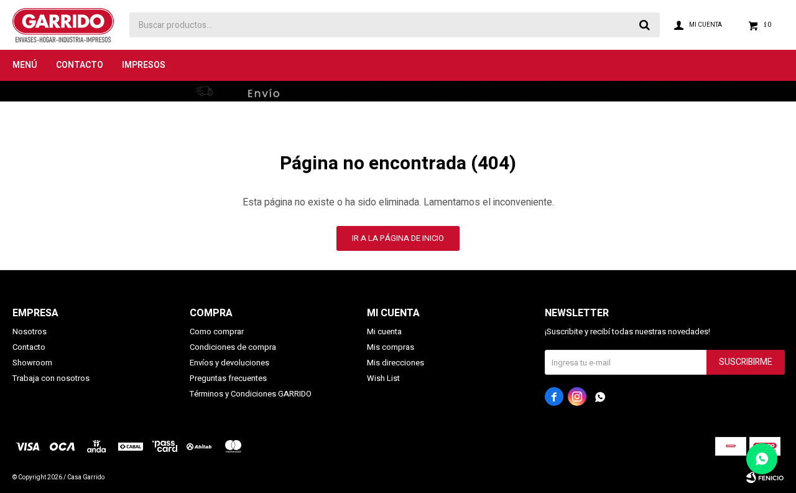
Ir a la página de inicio (398, 238)
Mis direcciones (395, 363)
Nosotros (29, 331)
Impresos (143, 65)
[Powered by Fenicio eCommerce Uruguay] (765, 477)
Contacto (79, 65)
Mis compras (390, 347)
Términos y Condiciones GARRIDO (251, 394)
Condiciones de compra (233, 347)
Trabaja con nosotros (51, 378)
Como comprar (217, 331)
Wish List (383, 378)
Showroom (32, 363)
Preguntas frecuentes (228, 378)
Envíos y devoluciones (229, 363)
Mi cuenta (384, 331)
